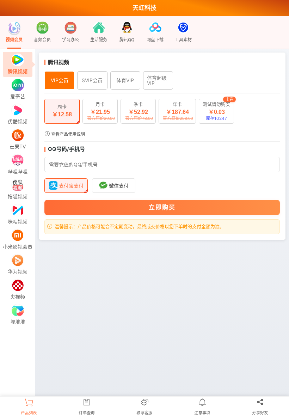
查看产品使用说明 (67, 134)
